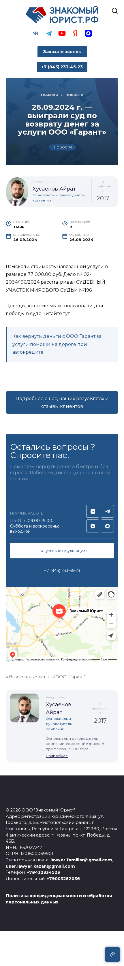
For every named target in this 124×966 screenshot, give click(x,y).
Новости (63, 148)
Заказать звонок (62, 51)
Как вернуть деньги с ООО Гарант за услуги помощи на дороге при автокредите (57, 344)
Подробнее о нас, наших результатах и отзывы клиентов (62, 402)
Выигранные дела (29, 676)
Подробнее (57, 756)
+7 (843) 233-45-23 (62, 570)
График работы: (28, 513)
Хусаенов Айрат (54, 189)
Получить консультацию (62, 550)
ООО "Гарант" (70, 676)
